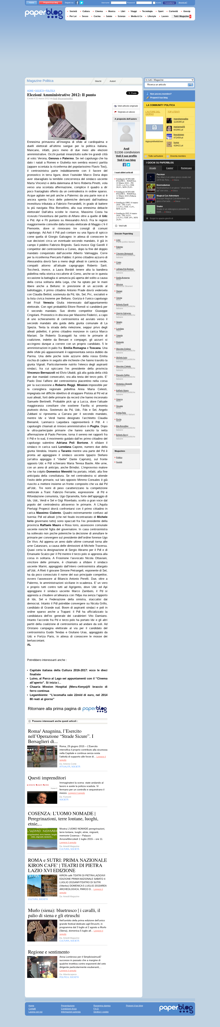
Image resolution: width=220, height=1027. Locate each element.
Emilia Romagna (123, 277)
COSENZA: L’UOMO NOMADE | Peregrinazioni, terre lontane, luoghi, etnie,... (63, 818)
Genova (119, 399)
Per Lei (73, 16)
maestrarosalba (181, 119)
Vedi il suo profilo (126, 155)
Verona (119, 297)
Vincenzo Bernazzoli (124, 253)
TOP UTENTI (174, 112)
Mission (119, 284)
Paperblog (44, 13)
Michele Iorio (121, 357)
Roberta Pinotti (122, 304)
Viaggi (134, 11)
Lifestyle (152, 16)
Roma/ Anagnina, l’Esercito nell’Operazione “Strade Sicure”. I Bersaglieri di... (60, 736)
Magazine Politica (40, 81)
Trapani (119, 291)
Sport (160, 11)
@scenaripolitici (65, 98)
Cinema (99, 11)
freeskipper (179, 134)
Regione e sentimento (48, 951)
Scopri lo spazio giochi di (161, 218)
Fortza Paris (121, 412)
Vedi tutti (123, 226)
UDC (118, 240)
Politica (119, 457)
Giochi (98, 81)
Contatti (32, 1009)
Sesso (85, 16)
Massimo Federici (123, 348)
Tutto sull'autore (155, 156)
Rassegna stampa (102, 1006)
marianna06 (179, 127)
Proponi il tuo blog (159, 98)
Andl (55, 98)
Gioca (176, 180)
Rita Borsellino (122, 425)
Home (31, 3)
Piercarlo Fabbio (123, 374)
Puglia (118, 419)
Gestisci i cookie (101, 1012)
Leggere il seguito (76, 793)
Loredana (120, 328)
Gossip (186, 11)
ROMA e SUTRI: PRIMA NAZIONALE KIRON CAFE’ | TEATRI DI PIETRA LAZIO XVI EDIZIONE (67, 865)
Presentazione (68, 1006)
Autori (113, 81)
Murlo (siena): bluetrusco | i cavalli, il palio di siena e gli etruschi (64, 912)
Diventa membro (178, 156)
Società (119, 462)
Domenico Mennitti (124, 383)
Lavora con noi (35, 1012)
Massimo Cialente (123, 366)
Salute (109, 16)
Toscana (119, 405)
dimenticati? (183, 2)
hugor (176, 142)
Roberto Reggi (122, 434)
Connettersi (169, 3)
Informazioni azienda (71, 1012)
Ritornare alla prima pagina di (55, 708)
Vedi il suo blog (126, 159)
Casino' (169, 168)
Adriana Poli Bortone (125, 268)
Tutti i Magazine (181, 16)
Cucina (97, 16)
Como (118, 262)
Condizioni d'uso (69, 1009)
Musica (111, 11)
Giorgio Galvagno (123, 313)
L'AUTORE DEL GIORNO (152, 113)
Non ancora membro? (161, 94)
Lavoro (165, 16)
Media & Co (136, 16)
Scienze (121, 16)
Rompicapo (186, 168)
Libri (123, 11)
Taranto (119, 321)
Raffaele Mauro (122, 390)
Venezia (119, 335)
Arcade (152, 168)
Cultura (86, 11)
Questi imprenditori (47, 777)
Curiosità (173, 11)
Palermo (119, 246)
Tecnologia (147, 11)
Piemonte (120, 342)
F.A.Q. (96, 1009)
